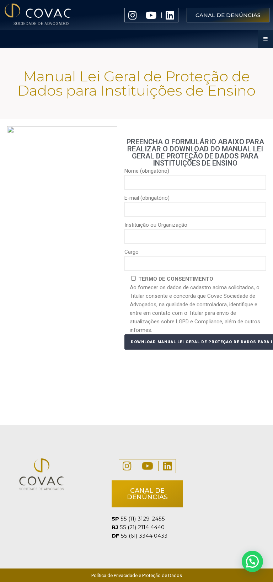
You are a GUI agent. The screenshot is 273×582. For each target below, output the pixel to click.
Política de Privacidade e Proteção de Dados (136, 575)
